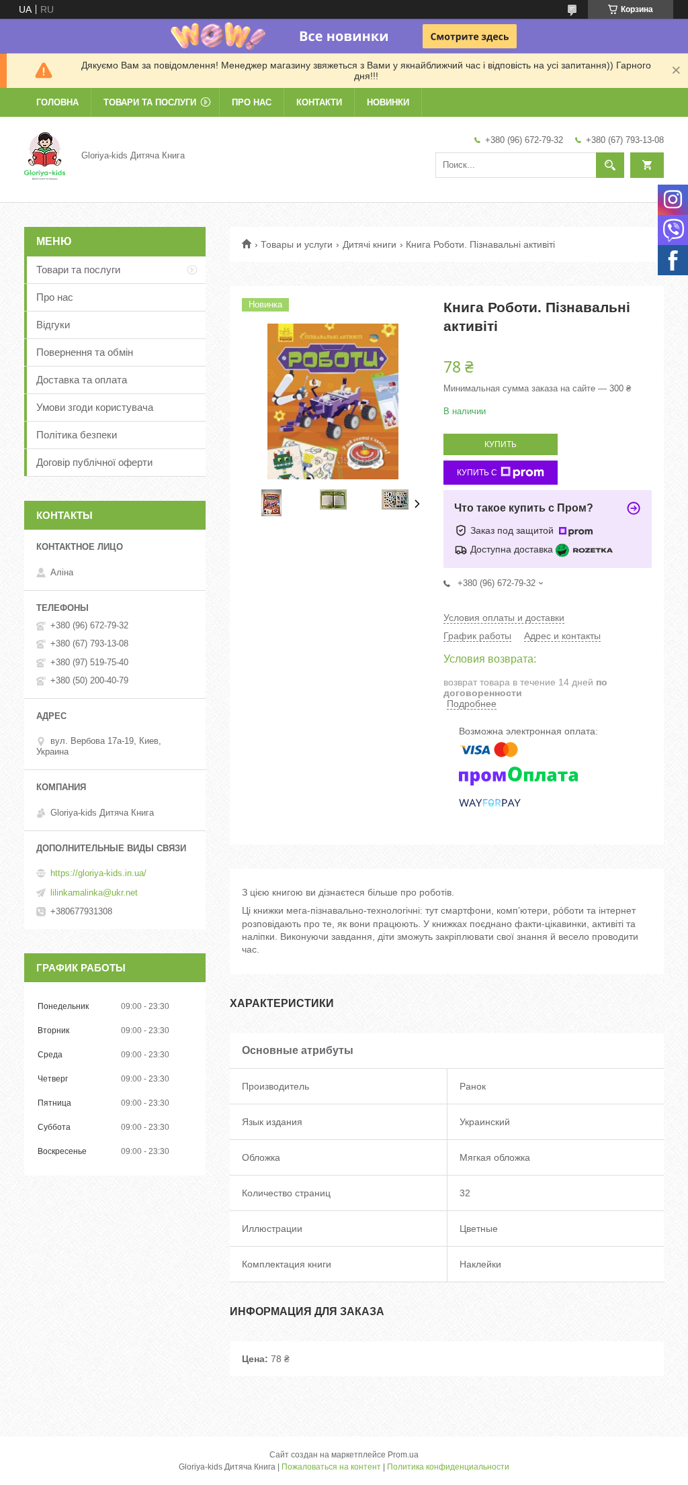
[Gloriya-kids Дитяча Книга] (44, 155)
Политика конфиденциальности (448, 1467)
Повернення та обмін (84, 352)
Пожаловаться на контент (331, 1467)
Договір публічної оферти (94, 462)
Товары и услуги (297, 244)
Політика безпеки (76, 434)
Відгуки (53, 324)
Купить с (477, 472)
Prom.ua (403, 1454)
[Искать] (610, 165)
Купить (500, 444)
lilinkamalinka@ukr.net (94, 893)
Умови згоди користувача (94, 407)
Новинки (388, 102)
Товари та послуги (149, 102)
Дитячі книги (369, 244)
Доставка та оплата (81, 379)
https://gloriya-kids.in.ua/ (98, 873)
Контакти (319, 102)
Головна (57, 102)
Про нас (251, 102)
